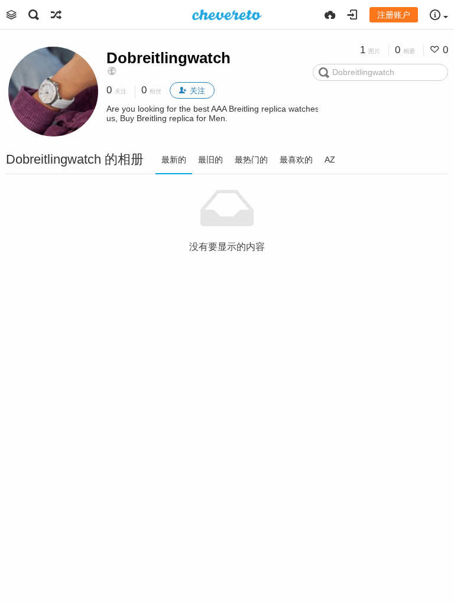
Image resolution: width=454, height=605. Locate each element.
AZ (330, 159)
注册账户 (393, 14)
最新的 (173, 159)
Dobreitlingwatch (168, 58)
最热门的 (251, 159)
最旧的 (210, 159)
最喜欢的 (296, 159)
